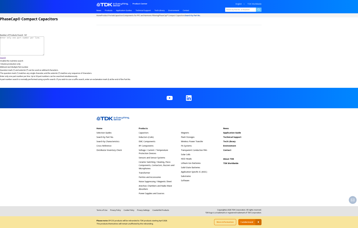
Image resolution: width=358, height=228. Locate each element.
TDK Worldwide (254, 4)
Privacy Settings (143, 210)
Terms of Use (101, 210)
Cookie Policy (129, 210)
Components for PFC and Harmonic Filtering (141, 15)
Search (3, 57)
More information (225, 222)
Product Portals (107, 15)
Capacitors (118, 15)
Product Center (140, 4)
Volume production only (10, 64)
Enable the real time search (11, 61)
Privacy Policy (115, 210)
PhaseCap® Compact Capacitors (172, 15)
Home (98, 15)
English (238, 4)
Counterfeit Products (160, 210)
